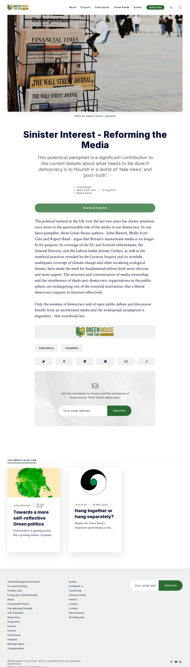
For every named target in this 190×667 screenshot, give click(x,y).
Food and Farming (17, 586)
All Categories (76, 617)
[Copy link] (146, 361)
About (72, 7)
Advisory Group (77, 595)
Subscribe (155, 7)
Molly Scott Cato (86, 190)
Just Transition (15, 612)
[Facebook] (171, 662)
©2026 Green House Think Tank (25, 661)
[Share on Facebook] (64, 361)
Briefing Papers (15, 644)
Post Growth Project (18, 604)
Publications (102, 7)
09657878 (14, 664)
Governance (14, 635)
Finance (11, 630)
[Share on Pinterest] (105, 361)
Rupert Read (84, 193)
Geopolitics (13, 621)
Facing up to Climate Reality (22, 595)
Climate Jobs (14, 590)
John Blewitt (84, 187)
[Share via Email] (126, 361)
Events (138, 7)
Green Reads (122, 7)
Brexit (10, 599)
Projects (86, 7)
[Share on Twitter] (43, 361)
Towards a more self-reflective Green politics (31, 518)
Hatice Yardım (94, 116)
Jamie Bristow (21, 505)
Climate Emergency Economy (23, 581)
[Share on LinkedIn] (85, 361)
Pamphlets (71, 348)
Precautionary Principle (19, 608)
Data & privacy (76, 612)
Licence (73, 608)
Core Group (75, 590)
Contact (73, 604)
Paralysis (12, 639)
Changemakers (15, 648)
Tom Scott (81, 504)
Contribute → (76, 586)
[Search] (180, 7)
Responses (13, 617)
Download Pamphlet (95, 207)
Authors (73, 599)
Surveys (11, 626)
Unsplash (110, 116)
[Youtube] (176, 662)
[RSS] (180, 662)
